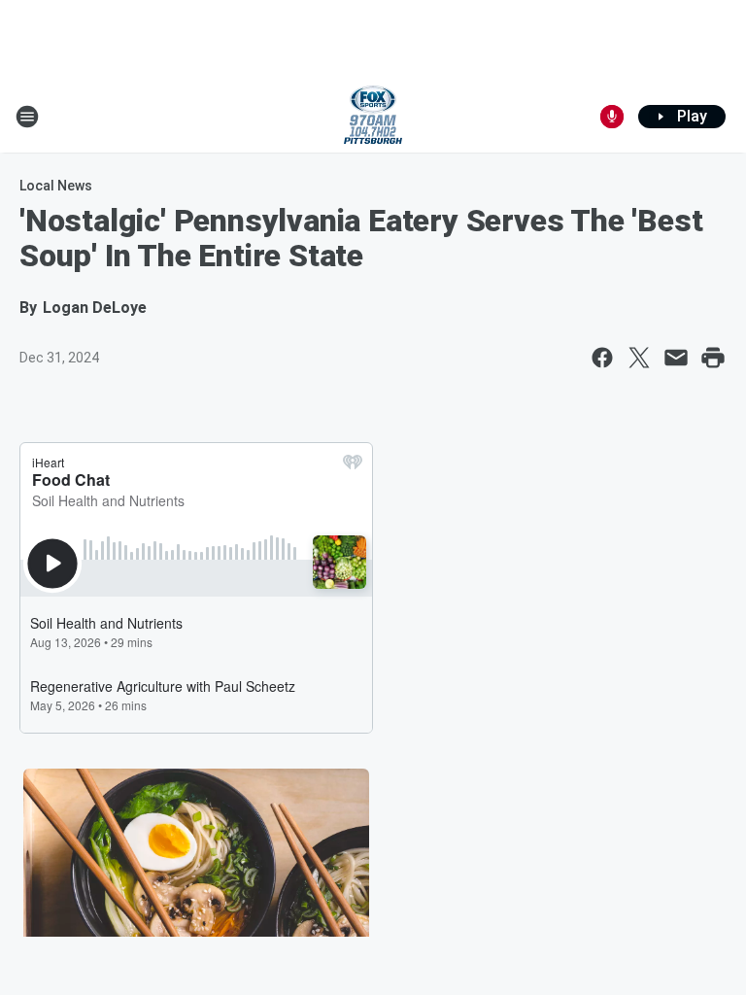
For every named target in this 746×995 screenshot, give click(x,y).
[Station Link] (373, 117)
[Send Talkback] (612, 116)
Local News (55, 185)
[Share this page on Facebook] (602, 357)
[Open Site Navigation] (27, 116)
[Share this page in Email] (676, 357)
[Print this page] (713, 357)
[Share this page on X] (639, 357)
